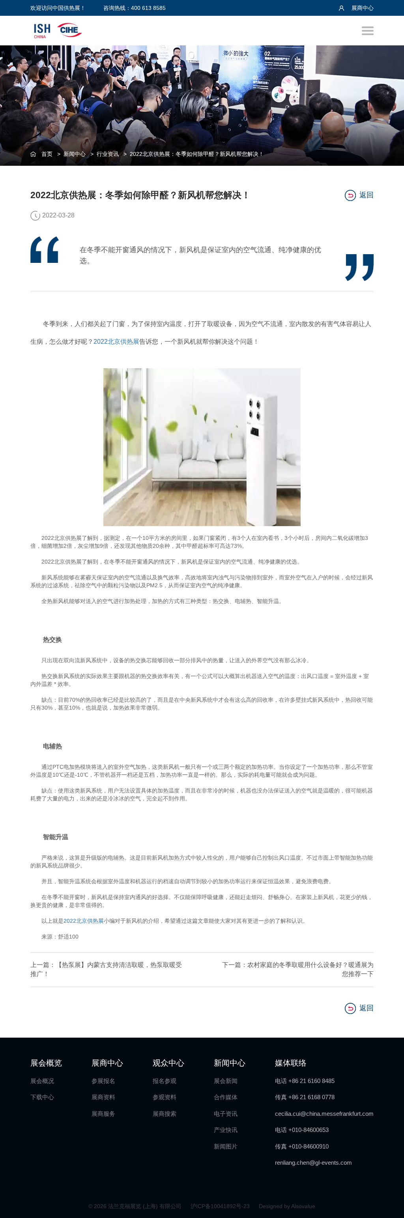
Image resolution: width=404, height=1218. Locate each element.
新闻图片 (226, 1146)
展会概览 (46, 1063)
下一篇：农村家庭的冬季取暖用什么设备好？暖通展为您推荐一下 (298, 969)
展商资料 (103, 1097)
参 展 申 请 (388, 503)
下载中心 (42, 1097)
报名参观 (164, 1080)
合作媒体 (226, 1097)
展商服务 (103, 1113)
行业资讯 (108, 154)
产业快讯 (226, 1129)
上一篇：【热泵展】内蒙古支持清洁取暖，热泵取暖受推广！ (106, 969)
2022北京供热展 (116, 341)
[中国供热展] (58, 29)
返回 (366, 195)
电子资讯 (226, 1113)
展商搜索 (164, 1113)
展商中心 (362, 8)
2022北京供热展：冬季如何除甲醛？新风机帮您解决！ (197, 154)
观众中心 (168, 1063)
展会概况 (42, 1080)
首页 (46, 154)
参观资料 (164, 1097)
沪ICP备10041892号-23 (221, 1206)
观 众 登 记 (388, 535)
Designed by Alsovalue (287, 1206)
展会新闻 (226, 1080)
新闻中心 (75, 154)
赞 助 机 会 (388, 568)
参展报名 (103, 1080)
